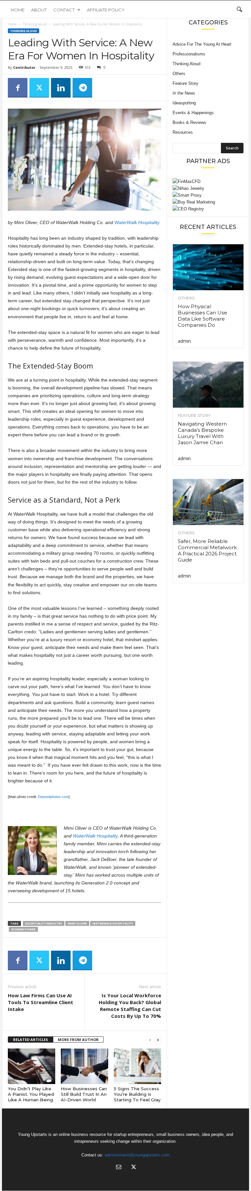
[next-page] (158, 1039)
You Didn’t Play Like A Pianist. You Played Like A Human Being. (31, 1094)
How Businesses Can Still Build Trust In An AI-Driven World (84, 1094)
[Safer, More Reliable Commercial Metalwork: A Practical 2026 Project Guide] (208, 502)
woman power (23, 929)
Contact (64, 9)
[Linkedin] (61, 88)
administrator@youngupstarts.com (137, 1155)
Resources (183, 132)
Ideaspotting (184, 102)
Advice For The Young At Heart (202, 44)
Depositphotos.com (53, 797)
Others (179, 73)
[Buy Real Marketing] (208, 202)
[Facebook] (17, 88)
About (39, 9)
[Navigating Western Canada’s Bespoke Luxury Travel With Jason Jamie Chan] (208, 385)
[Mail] (118, 1167)
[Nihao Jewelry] (208, 188)
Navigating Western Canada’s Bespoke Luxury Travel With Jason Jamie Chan (202, 433)
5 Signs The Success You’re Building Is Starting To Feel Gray (137, 1094)
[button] (239, 10)
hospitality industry (43, 923)
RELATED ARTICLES (30, 1039)
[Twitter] (39, 88)
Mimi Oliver (77, 923)
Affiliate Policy (106, 9)
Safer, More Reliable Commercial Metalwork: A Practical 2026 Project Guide (208, 550)
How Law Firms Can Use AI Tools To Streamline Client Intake (40, 1002)
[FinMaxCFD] (208, 181)
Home (18, 9)
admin (184, 341)
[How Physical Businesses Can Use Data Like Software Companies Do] (208, 267)
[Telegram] (82, 88)
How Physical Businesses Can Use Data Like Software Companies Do (202, 315)
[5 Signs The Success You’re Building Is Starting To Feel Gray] (137, 1066)
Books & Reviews (189, 122)
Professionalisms (189, 54)
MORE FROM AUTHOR (78, 1039)
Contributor (24, 67)
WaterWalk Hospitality (136, 222)
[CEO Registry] (208, 208)
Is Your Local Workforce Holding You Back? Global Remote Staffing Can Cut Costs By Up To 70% (130, 1005)
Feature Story (185, 83)
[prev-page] (150, 1039)
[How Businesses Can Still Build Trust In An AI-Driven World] (84, 1066)
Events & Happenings (193, 112)
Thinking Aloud (35, 24)
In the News (184, 93)
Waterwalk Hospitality (112, 923)
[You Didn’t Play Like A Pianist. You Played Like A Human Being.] (31, 1066)
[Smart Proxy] (208, 195)
